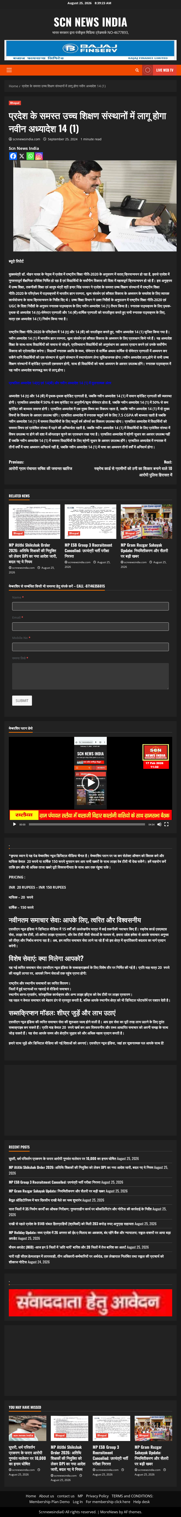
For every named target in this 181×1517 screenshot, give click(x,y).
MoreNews (109, 1511)
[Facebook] (13, 156)
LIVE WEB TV (164, 70)
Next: (133, 468)
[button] (9, 70)
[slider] (87, 824)
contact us (66, 1496)
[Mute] (159, 824)
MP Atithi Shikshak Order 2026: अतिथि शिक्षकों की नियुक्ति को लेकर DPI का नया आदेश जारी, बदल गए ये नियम (33, 553)
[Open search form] (137, 70)
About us (46, 1496)
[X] (22, 156)
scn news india (90, 21)
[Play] (14, 824)
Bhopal (15, 103)
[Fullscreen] (166, 824)
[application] (90, 783)
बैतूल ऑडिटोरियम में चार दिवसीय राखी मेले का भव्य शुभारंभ (45, 1200)
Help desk (141, 1501)
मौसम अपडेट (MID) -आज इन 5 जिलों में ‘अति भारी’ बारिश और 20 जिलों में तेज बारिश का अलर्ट (67, 1247)
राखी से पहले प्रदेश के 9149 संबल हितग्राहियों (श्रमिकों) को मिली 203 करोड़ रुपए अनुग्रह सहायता (71, 1223)
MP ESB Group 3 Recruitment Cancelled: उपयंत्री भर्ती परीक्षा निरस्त (88, 550)
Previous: (40, 465)
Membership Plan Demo (49, 1501)
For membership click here (108, 1501)
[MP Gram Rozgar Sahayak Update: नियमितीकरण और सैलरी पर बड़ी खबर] (146, 521)
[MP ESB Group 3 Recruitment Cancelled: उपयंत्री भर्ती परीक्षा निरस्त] (90, 521)
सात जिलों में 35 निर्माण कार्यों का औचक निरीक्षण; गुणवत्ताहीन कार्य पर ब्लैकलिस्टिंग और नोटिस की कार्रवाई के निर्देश (80, 1208)
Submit (22, 700)
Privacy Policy (97, 1496)
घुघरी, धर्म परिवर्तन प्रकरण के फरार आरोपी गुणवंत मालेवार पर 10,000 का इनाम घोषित (62, 1158)
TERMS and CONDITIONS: (132, 1496)
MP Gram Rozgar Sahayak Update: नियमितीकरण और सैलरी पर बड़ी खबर (144, 550)
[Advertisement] (90, 1100)
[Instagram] (39, 156)
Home (31, 1496)
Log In (78, 1501)
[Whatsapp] (30, 156)
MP (80, 1496)
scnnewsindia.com (26, 139)
